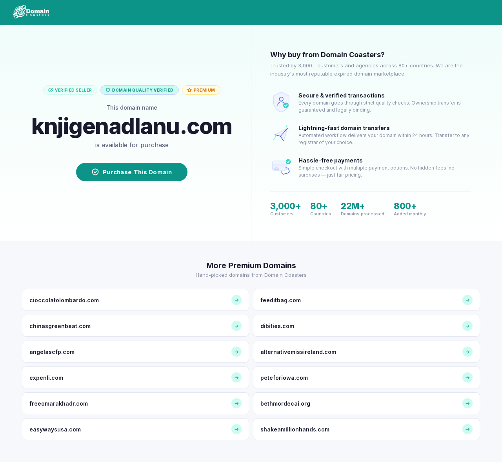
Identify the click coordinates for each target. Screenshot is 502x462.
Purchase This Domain (137, 172)
